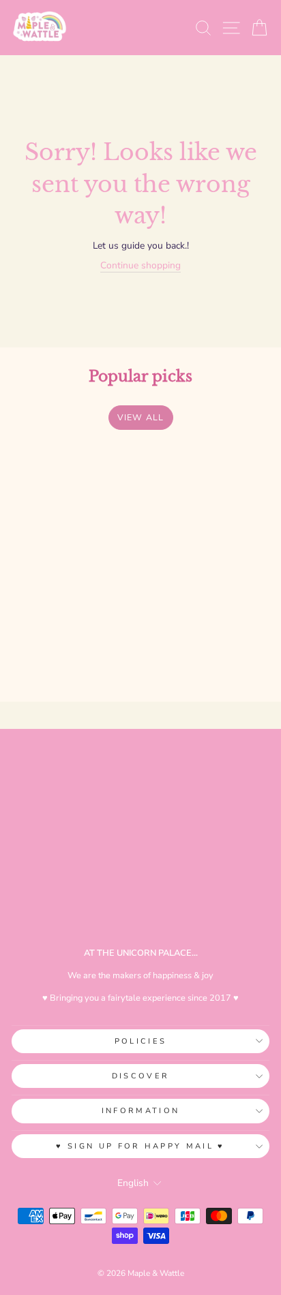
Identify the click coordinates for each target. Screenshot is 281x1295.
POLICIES (141, 1041)
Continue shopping (140, 265)
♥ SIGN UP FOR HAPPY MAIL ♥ (140, 1146)
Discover (141, 1076)
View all (140, 417)
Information (140, 1111)
